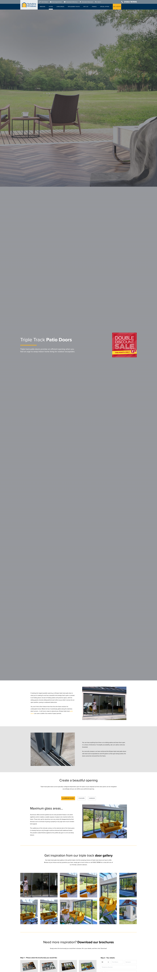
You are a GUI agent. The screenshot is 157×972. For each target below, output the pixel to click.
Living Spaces (60, 6)
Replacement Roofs (74, 6)
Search (99, 2)
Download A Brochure (72, 2)
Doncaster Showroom (87, 2)
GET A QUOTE (117, 6)
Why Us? (85, 6)
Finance (94, 6)
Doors (51, 6)
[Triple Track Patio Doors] (39, 885)
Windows (42, 6)
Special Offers (104, 6)
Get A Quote (44, 2)
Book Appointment (57, 2)
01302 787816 (130, 2)
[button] (68, 798)
